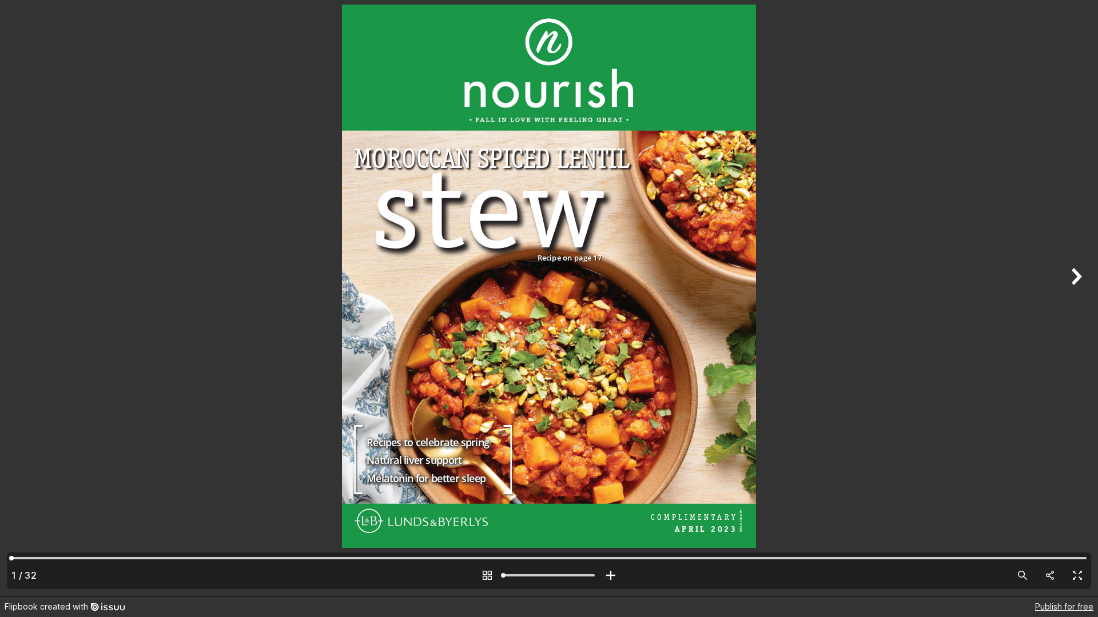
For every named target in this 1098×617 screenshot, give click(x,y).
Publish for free (1064, 606)
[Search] (1022, 575)
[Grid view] (487, 575)
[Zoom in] (610, 575)
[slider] (549, 575)
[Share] (1050, 575)
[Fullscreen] (1077, 575)
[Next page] (1075, 298)
